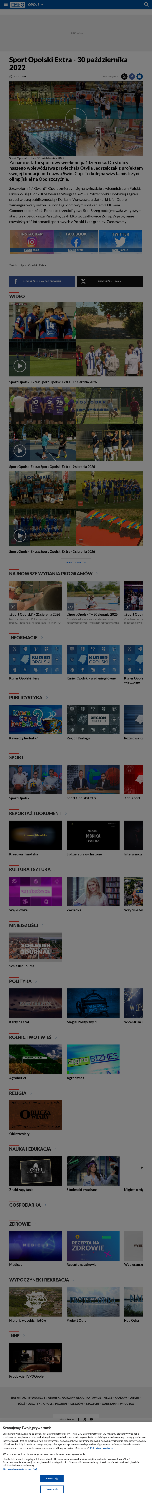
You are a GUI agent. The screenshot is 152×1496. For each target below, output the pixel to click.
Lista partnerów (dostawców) (20, 1469)
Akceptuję (52, 1478)
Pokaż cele (52, 1489)
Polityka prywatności (102, 1448)
